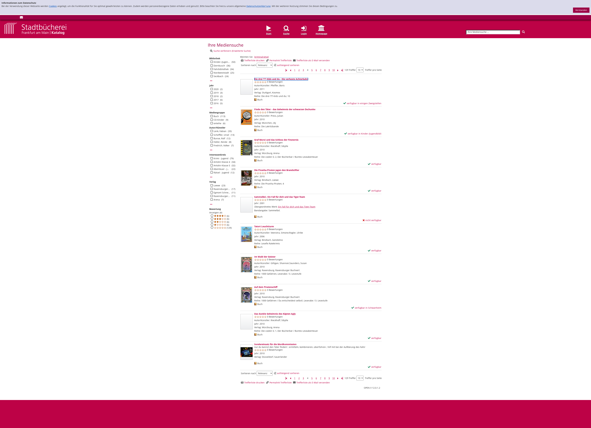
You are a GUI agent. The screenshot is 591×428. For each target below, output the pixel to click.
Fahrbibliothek (221, 69)
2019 (216, 92)
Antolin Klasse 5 (222, 165)
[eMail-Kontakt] (21, 18)
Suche (286, 33)
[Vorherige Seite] (290, 70)
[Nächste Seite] (338, 70)
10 (333, 70)
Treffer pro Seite (373, 70)
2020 (216, 89)
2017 (216, 99)
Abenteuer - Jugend (222, 169)
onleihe (217, 123)
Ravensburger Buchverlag (222, 196)
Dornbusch (219, 65)
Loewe (217, 185)
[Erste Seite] (286, 70)
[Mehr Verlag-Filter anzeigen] (211, 204)
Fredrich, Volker (222, 145)
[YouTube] (16, 18)
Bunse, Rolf (219, 138)
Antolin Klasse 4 (222, 162)
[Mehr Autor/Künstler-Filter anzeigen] (211, 150)
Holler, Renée (220, 142)
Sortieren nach (248, 65)
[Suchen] (523, 31)
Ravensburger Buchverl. (222, 189)
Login (304, 33)
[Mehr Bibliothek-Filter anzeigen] (211, 81)
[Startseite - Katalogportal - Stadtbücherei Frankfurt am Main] (35, 28)
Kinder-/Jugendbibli (222, 62)
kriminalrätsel (261, 56)
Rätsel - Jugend (221, 172)
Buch (216, 116)
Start (268, 33)
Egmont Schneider (222, 192)
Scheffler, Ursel (221, 135)
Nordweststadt (221, 72)
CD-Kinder (219, 119)
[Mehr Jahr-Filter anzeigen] (211, 108)
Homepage (321, 33)
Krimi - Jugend (221, 158)
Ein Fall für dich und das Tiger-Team (296, 206)
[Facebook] (6, 18)
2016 (216, 103)
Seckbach (218, 76)
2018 (216, 96)
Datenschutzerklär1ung (258, 6)
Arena (217, 199)
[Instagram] (11, 18)
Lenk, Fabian (220, 131)
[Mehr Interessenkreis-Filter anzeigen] (211, 177)
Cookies (53, 6)
